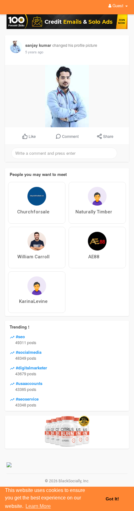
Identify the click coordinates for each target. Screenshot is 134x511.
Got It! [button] (112, 498)
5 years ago (34, 51)
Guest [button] (118, 5)
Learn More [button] (38, 506)
